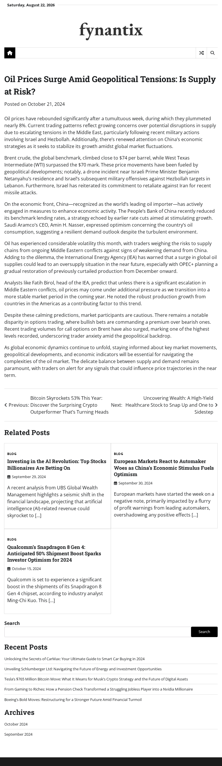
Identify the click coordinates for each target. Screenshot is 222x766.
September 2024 (18, 734)
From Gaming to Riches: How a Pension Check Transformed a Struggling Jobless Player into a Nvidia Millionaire (98, 689)
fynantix (111, 28)
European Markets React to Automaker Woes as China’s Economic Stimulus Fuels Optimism (164, 468)
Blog (11, 453)
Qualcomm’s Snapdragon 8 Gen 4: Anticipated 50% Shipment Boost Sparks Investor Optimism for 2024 (54, 553)
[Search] (212, 52)
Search (12, 623)
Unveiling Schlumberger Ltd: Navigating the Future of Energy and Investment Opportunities (83, 668)
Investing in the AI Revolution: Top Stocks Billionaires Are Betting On (56, 464)
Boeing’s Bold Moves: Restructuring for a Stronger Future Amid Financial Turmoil (73, 699)
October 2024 (15, 724)
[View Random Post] (201, 52)
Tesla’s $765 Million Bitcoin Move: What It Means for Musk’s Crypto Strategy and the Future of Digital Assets (96, 679)
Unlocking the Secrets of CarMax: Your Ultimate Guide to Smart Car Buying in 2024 (74, 658)
